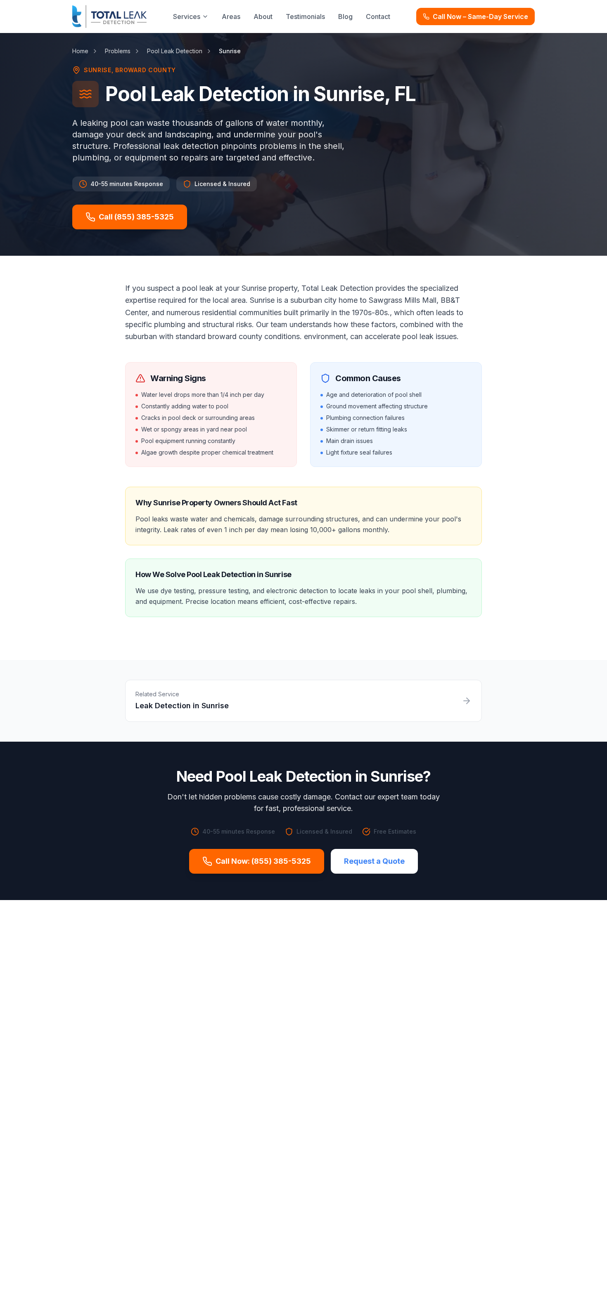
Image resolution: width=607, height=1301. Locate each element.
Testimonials (305, 16)
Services (186, 16)
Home (80, 50)
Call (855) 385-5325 (136, 216)
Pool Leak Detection (174, 50)
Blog (345, 16)
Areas (231, 16)
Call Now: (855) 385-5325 (263, 861)
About (263, 16)
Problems (117, 50)
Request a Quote (374, 861)
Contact (378, 16)
